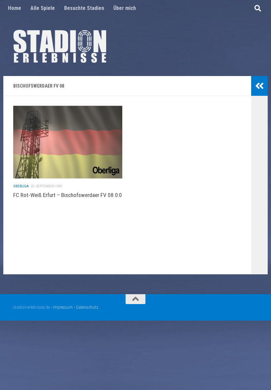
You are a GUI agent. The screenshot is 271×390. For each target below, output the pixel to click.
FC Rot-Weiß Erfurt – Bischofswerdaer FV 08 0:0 (67, 195)
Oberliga (21, 186)
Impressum (63, 307)
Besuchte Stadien (84, 8)
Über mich (124, 8)
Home (14, 8)
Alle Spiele (42, 8)
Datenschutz (87, 307)
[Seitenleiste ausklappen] (259, 86)
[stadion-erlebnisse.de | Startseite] (59, 46)
